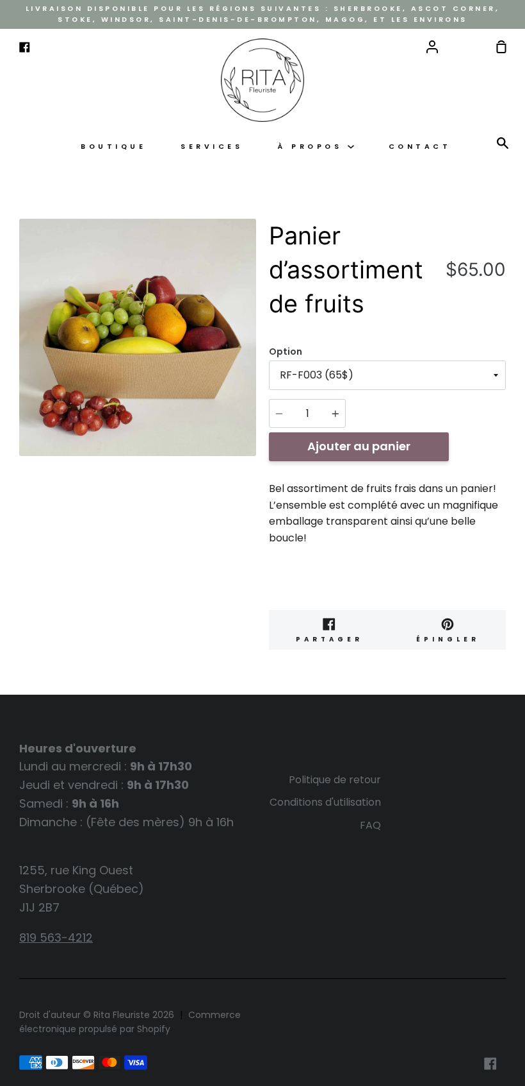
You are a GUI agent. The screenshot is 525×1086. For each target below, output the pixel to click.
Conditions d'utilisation (325, 802)
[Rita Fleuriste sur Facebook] (490, 1063)
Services (212, 146)
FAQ (370, 825)
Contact (420, 146)
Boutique (113, 146)
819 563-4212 (56, 937)
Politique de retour (335, 779)
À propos (312, 146)
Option (285, 351)
